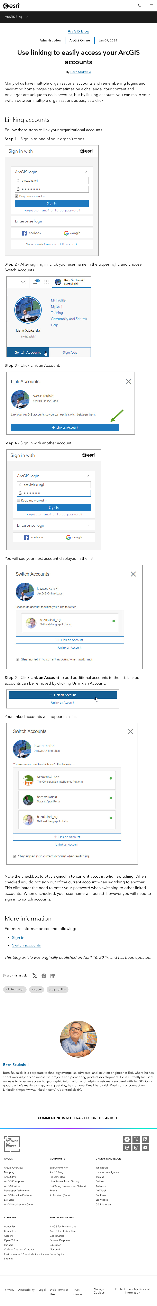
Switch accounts (26, 945)
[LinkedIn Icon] (53, 977)
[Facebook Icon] (44, 977)
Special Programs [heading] (62, 1217)
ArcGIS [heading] (8, 1158)
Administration (50, 40)
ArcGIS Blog (13, 17)
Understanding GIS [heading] (108, 1158)
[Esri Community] (127, 1147)
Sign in (18, 937)
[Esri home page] (11, 6)
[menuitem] (27, 1167)
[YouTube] (145, 1147)
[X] (136, 1139)
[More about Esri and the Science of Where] (12, 1144)
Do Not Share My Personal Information (132, 1290)
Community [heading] (57, 1158)
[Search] (140, 5)
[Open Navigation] (151, 5)
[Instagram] (136, 1147)
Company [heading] (10, 1217)
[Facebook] (127, 1139)
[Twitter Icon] (35, 977)
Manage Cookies (99, 1290)
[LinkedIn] (145, 1139)
